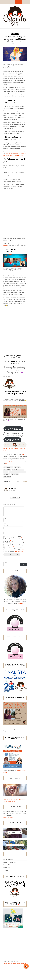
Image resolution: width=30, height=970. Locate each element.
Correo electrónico (6, 524)
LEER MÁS (20, 603)
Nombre (5, 518)
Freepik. (23, 454)
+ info (22, 537)
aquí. (6, 463)
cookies (5, 965)
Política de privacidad (19, 551)
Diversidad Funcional (17, 469)
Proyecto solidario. (7, 461)
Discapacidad (7, 469)
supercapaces (14, 474)
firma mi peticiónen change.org (12, 439)
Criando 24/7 (13, 488)
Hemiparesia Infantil (8, 859)
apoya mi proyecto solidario (13, 428)
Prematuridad (6, 867)
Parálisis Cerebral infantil (9, 862)
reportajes (7, 474)
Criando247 (17, 467)
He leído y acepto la (14, 551)
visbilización (7, 476)
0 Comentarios (6, 481)
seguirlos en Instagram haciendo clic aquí (13, 155)
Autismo (5, 870)
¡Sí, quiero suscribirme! (8, 817)
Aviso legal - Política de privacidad (18, 963)
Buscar (5, 562)
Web (4, 531)
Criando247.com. (7, 963)
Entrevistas (15, 33)
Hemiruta (5, 245)
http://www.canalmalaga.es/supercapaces (15, 153)
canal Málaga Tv (8, 467)
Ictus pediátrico (7, 865)
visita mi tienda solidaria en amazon (13, 434)
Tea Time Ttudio (13, 966)
